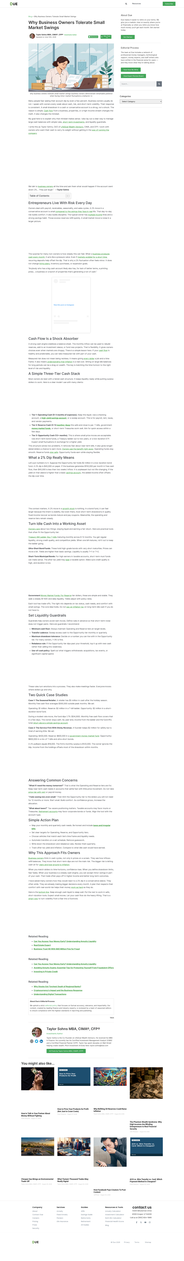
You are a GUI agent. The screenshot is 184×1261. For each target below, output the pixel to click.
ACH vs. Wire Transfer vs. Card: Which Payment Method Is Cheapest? (146, 1180)
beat (68, 560)
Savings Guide (86, 1214)
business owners (45, 186)
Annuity (60, 1211)
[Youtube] (145, 1222)
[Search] (159, 84)
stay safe (54, 452)
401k (83, 1211)
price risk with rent (36, 792)
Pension (60, 1218)
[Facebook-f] (137, 1222)
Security (35, 1228)
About (34, 1211)
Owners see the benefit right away (77, 449)
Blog (30, 16)
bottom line (44, 892)
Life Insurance (62, 1221)
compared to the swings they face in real (73, 211)
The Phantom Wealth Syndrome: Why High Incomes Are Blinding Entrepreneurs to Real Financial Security (146, 1125)
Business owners (36, 858)
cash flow (103, 350)
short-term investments (73, 122)
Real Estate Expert (42, 945)
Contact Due (37, 1214)
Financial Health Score (114, 1221)
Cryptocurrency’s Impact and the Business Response (58, 990)
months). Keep (63, 425)
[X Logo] (141, 1222)
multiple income (95, 215)
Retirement (86, 1221)
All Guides (85, 1225)
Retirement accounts (48, 811)
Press (34, 1225)
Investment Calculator (114, 1214)
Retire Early (86, 1218)
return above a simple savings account (50, 723)
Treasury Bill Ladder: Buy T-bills (42, 537)
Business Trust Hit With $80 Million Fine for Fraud (57, 949)
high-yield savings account (54, 418)
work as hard (77, 887)
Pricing (35, 1221)
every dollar (89, 358)
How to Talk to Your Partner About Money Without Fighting (35, 1114)
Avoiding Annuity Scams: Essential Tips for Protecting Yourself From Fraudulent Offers (74, 968)
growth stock (69, 508)
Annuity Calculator (113, 1211)
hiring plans (44, 263)
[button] (126, 3)
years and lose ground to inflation (54, 865)
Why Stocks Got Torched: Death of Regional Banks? (57, 986)
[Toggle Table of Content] (66, 196)
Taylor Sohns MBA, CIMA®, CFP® (73, 1029)
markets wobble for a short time (92, 257)
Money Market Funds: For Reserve (56, 595)
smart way (33, 899)
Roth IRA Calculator (113, 1218)
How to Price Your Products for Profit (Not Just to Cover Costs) (73, 1110)
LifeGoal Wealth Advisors (72, 127)
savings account (73, 473)
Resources (136, 3)
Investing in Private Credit (46, 971)
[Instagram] (150, 1222)
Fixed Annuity (62, 1214)
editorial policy (51, 1005)
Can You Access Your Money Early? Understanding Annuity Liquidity (65, 941)
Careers (35, 1218)
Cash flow (48, 111)
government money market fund (84, 736)
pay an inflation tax (75, 607)
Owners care (34, 529)
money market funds (41, 428)
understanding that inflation (60, 362)
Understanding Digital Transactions (50, 994)
